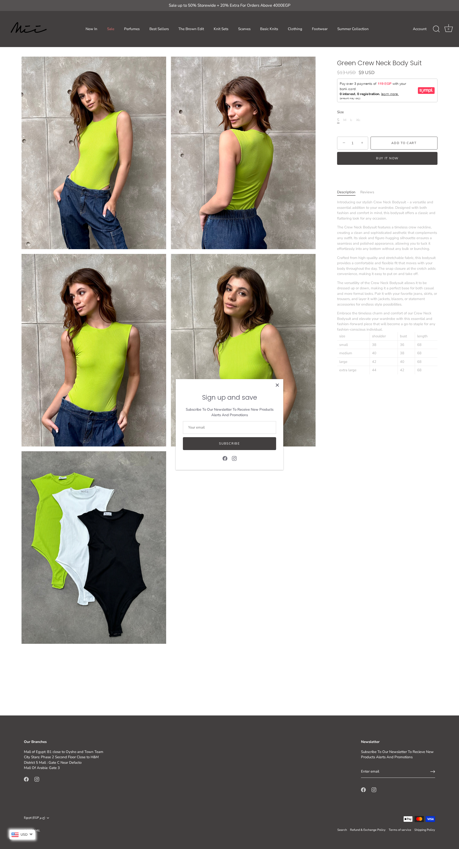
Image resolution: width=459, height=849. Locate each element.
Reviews (367, 192)
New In (91, 29)
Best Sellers (159, 29)
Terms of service (400, 830)
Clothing (295, 29)
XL (358, 120)
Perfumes (132, 29)
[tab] (348, 192)
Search (342, 830)
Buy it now (387, 158)
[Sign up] (432, 771)
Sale (110, 29)
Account (419, 29)
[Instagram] (234, 458)
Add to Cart (404, 143)
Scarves (244, 29)
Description (346, 192)
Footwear (320, 29)
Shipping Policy (424, 830)
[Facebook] (225, 458)
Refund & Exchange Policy (368, 830)
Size (340, 112)
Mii (37, 830)
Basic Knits (269, 29)
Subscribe (229, 443)
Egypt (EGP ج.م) (34, 818)
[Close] (277, 385)
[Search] (436, 29)
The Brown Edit (191, 29)
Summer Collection (353, 29)
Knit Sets (221, 29)
